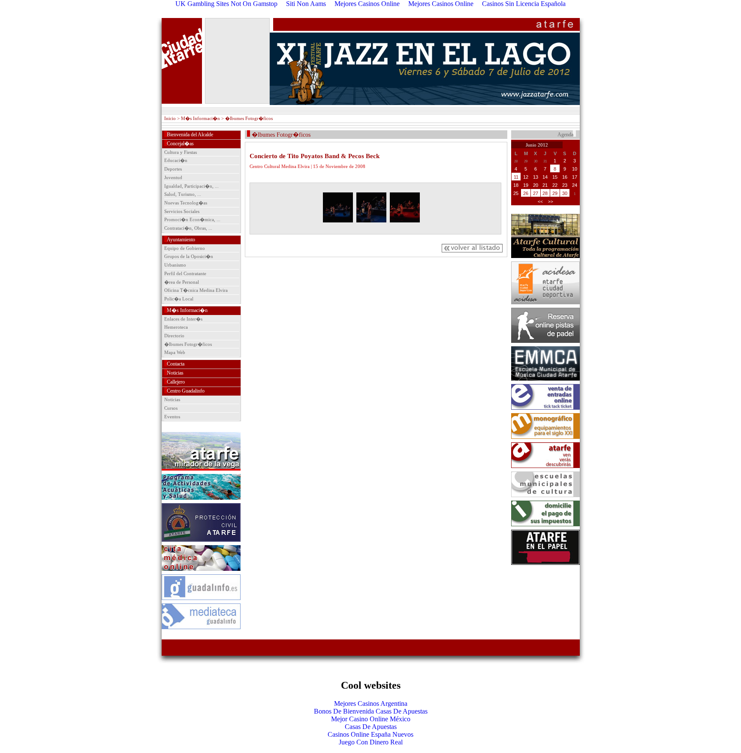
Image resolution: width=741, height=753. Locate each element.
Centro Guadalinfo (186, 391)
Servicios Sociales (181, 211)
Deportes (173, 168)
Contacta (175, 364)
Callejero (176, 382)
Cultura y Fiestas (180, 152)
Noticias (175, 373)
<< (540, 201)
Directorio (174, 335)
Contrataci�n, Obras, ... (188, 228)
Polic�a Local (178, 298)
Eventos (172, 416)
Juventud (173, 177)
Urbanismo (175, 264)
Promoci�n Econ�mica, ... (192, 219)
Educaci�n (175, 160)
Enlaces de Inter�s (183, 318)
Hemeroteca (176, 327)
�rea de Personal (181, 282)
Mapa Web (174, 352)
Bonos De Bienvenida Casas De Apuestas (371, 711)
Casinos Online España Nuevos (370, 734)
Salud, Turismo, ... (182, 194)
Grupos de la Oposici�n (188, 256)
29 (554, 193)
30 (564, 193)
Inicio (170, 118)
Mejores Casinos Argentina (370, 703)
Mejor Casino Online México (370, 719)
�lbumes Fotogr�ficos (188, 344)
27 (535, 193)
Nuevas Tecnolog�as (185, 202)
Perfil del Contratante (185, 273)
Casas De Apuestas (371, 726)
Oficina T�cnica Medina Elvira (196, 290)
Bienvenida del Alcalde (190, 135)
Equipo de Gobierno (184, 248)
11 (516, 177)
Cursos (171, 408)
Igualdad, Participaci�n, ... (191, 186)
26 (525, 193)
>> (550, 201)
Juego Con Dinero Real (371, 742)
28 (545, 193)
